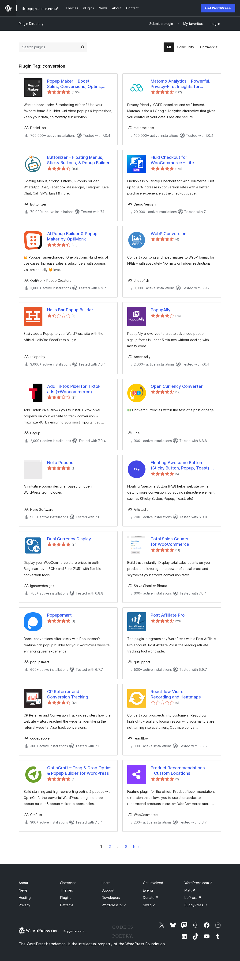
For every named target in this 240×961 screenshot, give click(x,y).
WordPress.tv (114, 905)
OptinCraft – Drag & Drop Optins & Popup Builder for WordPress (79, 770)
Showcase (68, 883)
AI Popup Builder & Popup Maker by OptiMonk (72, 236)
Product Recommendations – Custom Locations (178, 770)
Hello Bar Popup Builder (70, 309)
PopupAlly (160, 309)
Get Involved (153, 883)
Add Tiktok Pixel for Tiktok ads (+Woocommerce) (74, 389)
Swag (149, 905)
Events (148, 890)
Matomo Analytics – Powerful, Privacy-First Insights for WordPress (180, 84)
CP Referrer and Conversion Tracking (67, 694)
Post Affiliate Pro (168, 615)
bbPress (192, 898)
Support (108, 890)
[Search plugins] (82, 47)
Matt (189, 890)
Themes (66, 890)
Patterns (66, 905)
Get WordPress (218, 8)
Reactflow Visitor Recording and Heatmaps (176, 694)
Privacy (24, 905)
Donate (150, 898)
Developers (111, 898)
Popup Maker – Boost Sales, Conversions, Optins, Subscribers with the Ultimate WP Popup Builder (76, 84)
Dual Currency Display (69, 538)
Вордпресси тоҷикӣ (78, 931)
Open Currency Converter (177, 386)
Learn (106, 883)
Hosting (25, 898)
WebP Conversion (168, 233)
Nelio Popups (60, 462)
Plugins (65, 898)
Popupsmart (59, 615)
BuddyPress (195, 905)
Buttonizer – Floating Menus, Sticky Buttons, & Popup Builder (78, 160)
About (23, 883)
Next (137, 847)
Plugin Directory (31, 24)
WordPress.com (198, 883)
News (23, 890)
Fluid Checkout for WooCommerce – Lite (172, 160)
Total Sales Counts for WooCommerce (170, 541)
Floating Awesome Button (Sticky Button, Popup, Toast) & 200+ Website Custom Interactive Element (182, 465)
